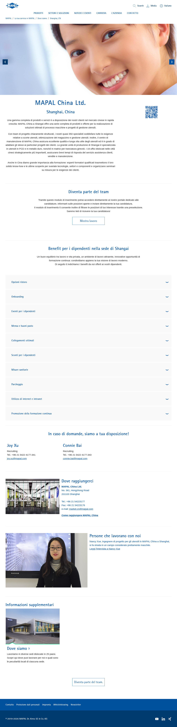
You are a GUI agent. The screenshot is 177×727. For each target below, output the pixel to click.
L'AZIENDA (116, 13)
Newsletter (76, 704)
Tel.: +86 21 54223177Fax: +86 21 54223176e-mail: (73, 505)
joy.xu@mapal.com (17, 458)
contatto (132, 13)
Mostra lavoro (88, 221)
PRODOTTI (38, 13)
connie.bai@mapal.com (75, 458)
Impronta (46, 704)
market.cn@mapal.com (81, 509)
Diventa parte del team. (88, 682)
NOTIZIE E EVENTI (82, 13)
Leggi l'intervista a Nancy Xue (105, 549)
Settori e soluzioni (58, 13)
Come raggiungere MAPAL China (80, 515)
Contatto (10, 704)
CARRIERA (101, 13)
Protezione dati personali (28, 704)
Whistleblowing (60, 704)
